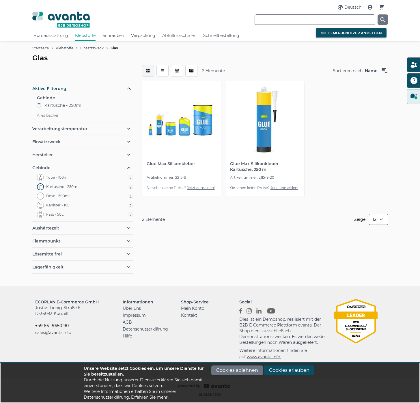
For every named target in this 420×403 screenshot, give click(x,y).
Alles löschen (48, 115)
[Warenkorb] (381, 7)
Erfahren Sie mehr (149, 397)
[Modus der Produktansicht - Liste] (162, 71)
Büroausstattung (50, 35)
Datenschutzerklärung (145, 329)
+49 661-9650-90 (52, 325)
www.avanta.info (263, 356)
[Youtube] (271, 310)
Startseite (40, 48)
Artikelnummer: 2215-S (166, 177)
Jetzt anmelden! (201, 188)
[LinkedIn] (259, 310)
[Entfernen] (39, 105)
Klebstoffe (85, 35)
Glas (114, 48)
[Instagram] (249, 310)
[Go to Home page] (91, 19)
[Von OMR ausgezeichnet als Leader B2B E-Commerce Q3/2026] (356, 320)
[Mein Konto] (370, 7)
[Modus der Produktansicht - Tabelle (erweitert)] (191, 71)
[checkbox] (148, 71)
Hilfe (127, 336)
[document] (210, 382)
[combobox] (315, 19)
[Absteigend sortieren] (384, 70)
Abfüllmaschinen (179, 35)
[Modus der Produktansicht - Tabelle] (177, 71)
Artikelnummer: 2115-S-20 (252, 177)
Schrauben (113, 35)
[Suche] (383, 19)
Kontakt (189, 315)
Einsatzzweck (92, 48)
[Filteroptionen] (82, 75)
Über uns (132, 308)
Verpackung (143, 35)
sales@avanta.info (53, 332)
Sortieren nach (348, 70)
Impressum (134, 315)
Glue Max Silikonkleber (171, 163)
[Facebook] (240, 310)
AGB (127, 322)
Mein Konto (192, 308)
